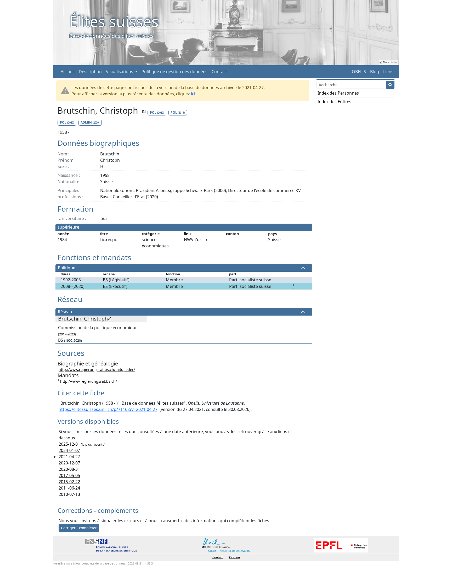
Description (90, 71)
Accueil (68, 71)
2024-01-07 (69, 450)
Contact (219, 71)
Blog (374, 71)
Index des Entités (334, 101)
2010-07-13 (69, 494)
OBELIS (359, 71)
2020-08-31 (69, 469)
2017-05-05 (69, 475)
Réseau (65, 312)
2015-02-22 (69, 482)
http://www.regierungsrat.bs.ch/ (88, 381)
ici (193, 94)
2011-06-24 (69, 488)
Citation (234, 557)
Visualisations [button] (120, 71)
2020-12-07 (69, 463)
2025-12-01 (69, 444)
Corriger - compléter (79, 527)
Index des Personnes (338, 93)
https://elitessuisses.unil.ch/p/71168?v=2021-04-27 (108, 409)
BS (105, 280)
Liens (388, 71)
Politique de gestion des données (174, 71)
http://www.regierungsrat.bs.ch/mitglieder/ (97, 369)
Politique (66, 268)
